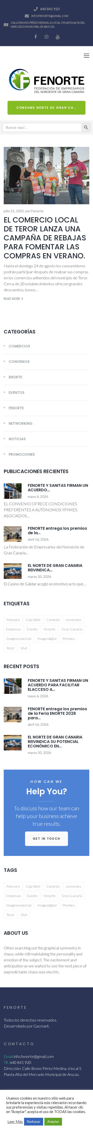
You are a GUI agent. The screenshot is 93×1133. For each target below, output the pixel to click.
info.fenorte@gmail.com (49, 15)
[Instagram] (46, 37)
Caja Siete (33, 620)
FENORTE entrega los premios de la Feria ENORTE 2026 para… (57, 713)
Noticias (17, 438)
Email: (9, 1056)
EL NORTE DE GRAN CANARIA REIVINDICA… (55, 568)
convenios (73, 620)
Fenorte (37, 211)
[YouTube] (58, 37)
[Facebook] (35, 37)
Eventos (16, 392)
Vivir (24, 648)
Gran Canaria (72, 629)
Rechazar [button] (33, 1122)
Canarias (53, 620)
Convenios (19, 361)
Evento (32, 629)
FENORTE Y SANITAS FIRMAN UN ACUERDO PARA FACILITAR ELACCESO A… (58, 685)
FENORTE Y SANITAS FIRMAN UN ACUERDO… (58, 488)
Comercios (19, 346)
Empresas (13, 629)
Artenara (13, 620)
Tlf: (6, 1062)
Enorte (15, 377)
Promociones (22, 454)
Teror (10, 648)
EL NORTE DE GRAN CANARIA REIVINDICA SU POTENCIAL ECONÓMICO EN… (55, 741)
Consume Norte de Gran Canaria (50, 107)
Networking (20, 423)
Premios (68, 638)
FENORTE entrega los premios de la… (57, 530)
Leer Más (15, 1122)
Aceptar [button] (53, 1122)
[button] (46, 838)
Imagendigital (47, 638)
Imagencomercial (18, 638)
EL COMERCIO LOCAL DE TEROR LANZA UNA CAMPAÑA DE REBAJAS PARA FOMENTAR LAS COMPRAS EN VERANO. (46, 237)
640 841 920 (50, 9)
